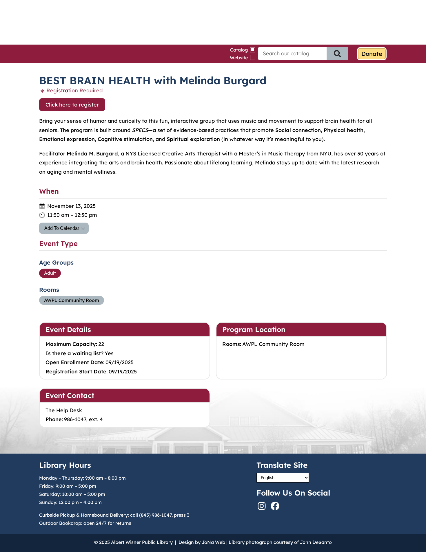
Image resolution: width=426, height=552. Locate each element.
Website (239, 57)
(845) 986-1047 (155, 515)
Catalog (239, 50)
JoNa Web (213, 542)
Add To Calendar (61, 228)
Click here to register (72, 104)
